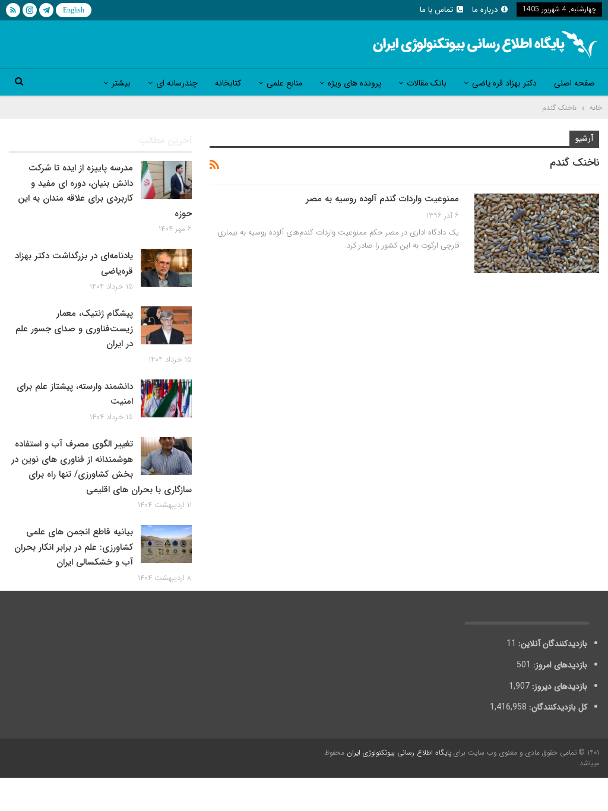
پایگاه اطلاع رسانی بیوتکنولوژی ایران (399, 752)
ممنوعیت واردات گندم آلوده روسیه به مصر (382, 199)
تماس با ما (436, 10)
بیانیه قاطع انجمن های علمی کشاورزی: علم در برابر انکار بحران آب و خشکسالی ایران (73, 547)
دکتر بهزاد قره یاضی (504, 83)
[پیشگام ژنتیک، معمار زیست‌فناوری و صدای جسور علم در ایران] (166, 325)
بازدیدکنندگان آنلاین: (551, 643)
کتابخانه (228, 83)
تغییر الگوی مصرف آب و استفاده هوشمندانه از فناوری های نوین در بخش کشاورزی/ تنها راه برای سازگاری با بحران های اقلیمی (101, 467)
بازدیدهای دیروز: (558, 686)
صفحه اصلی (574, 83)
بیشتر (121, 83)
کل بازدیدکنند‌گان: (557, 707)
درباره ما (485, 10)
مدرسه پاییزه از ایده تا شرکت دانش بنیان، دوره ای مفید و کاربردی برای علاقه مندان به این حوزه (105, 191)
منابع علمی (284, 83)
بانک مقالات (426, 83)
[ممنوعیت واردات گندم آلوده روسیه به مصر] (536, 233)
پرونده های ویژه (354, 83)
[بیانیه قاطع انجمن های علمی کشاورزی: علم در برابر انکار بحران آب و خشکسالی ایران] (166, 544)
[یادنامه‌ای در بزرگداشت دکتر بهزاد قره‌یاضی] (166, 268)
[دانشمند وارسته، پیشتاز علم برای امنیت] (166, 398)
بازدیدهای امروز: (559, 664)
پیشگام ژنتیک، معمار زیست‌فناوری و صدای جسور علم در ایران (74, 328)
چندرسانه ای (177, 83)
